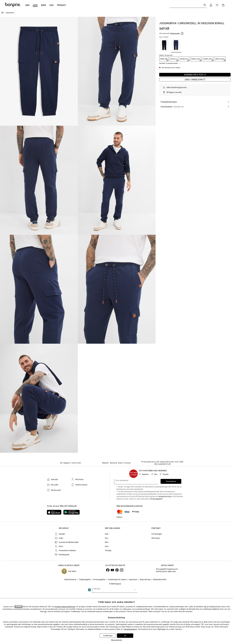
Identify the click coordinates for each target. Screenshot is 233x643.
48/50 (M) (164, 59)
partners (18, 607)
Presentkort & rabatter (67, 550)
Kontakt (62, 534)
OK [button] (125, 635)
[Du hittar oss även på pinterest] (117, 570)
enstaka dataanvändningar (65, 607)
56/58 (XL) (184, 59)
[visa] (127, 511)
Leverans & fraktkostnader (69, 542)
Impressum (133, 579)
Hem (51, 5)
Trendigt (61, 5)
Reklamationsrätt (159, 579)
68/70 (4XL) (220, 59)
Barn (43, 5)
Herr (35, 5)
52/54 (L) (174, 59)
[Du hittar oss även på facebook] (107, 570)
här (45, 611)
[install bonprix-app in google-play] (72, 512)
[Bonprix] (13, 7)
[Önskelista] (218, 6)
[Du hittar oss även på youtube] (112, 570)
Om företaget (156, 534)
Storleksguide (64, 555)
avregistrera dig (165, 496)
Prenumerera (171, 481)
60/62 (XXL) (196, 59)
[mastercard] (119, 512)
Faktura (119, 517)
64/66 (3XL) (208, 59)
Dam (27, 5)
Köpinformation (70, 579)
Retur (61, 546)
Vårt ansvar (155, 538)
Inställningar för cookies (117, 579)
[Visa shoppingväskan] (224, 6)
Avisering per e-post (194, 74)
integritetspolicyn (130, 629)
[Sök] (205, 5)
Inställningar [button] (108, 635)
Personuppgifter (156, 499)
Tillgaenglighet (85, 579)
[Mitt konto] (210, 6)
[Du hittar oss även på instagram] (121, 570)
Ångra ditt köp (145, 579)
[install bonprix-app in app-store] (55, 512)
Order (61, 538)
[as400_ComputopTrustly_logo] (136, 512)
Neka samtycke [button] (116, 640)
